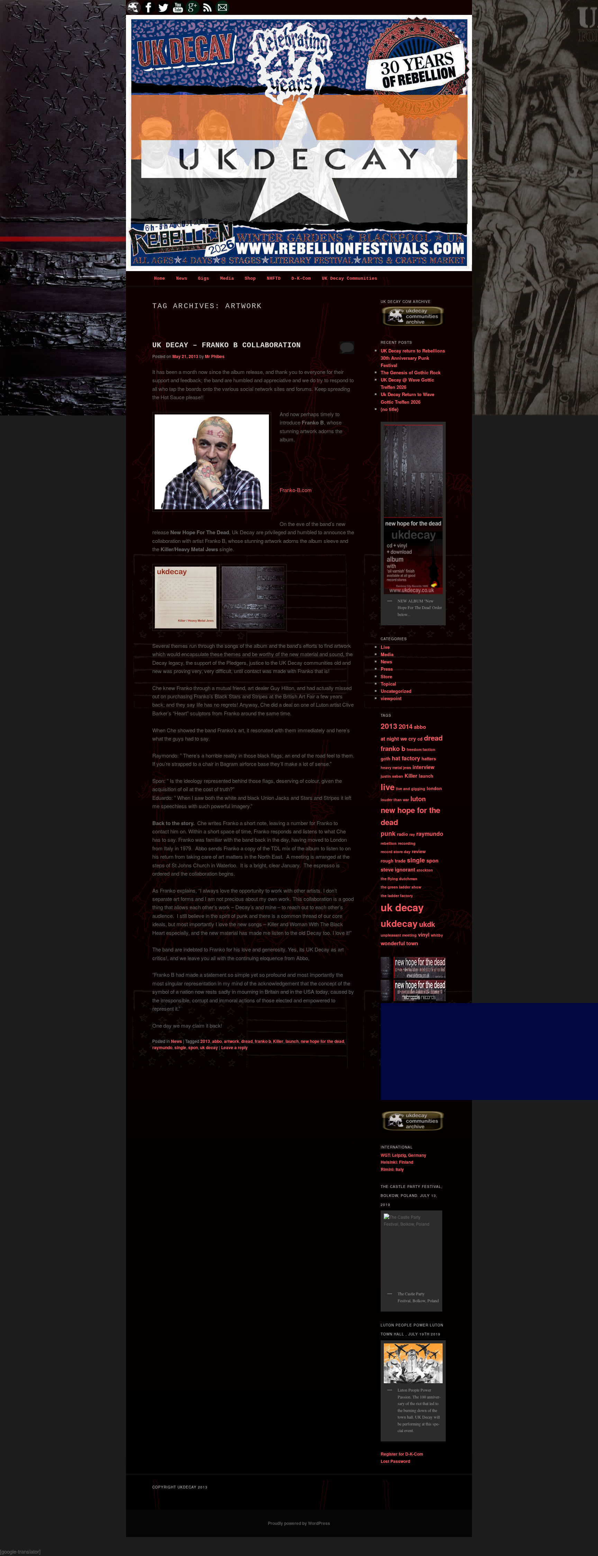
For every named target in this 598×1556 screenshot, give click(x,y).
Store (386, 676)
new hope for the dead (322, 1041)
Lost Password (395, 1461)
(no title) (389, 409)
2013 (205, 1041)
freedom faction (421, 749)
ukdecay (399, 923)
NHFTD (274, 278)
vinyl (423, 934)
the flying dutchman (399, 878)
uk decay (209, 1047)
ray (412, 834)
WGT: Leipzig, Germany (403, 1155)
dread (247, 1041)
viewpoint (391, 698)
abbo (217, 1041)
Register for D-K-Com (402, 1454)
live (388, 787)
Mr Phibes (215, 356)
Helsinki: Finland (397, 1162)
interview (423, 767)
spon (193, 1047)
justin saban (392, 776)
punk (388, 833)
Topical (388, 683)
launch (292, 1041)
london (434, 788)
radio (402, 834)
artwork (231, 1041)
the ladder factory (397, 895)
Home (159, 278)
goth (385, 758)
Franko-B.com (296, 489)
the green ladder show (401, 886)
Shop (250, 278)
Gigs (203, 278)
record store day (395, 851)
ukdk (427, 924)
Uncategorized (396, 691)
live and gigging (410, 788)
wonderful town (399, 943)
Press (387, 668)
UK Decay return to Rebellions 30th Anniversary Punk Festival (413, 357)
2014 (406, 726)
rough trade (393, 860)
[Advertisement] (489, 1051)
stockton (425, 870)
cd (420, 738)
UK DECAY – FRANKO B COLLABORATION (226, 345)
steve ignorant (398, 869)
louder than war (395, 799)
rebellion (389, 843)
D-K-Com (301, 278)
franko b (263, 1041)
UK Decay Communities (349, 278)
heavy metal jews (396, 767)
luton (418, 798)
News (181, 278)
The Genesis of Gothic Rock (411, 372)
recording (407, 843)
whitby (437, 935)
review (419, 851)
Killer (278, 1041)
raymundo (162, 1047)
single (180, 1047)
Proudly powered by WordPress (299, 1523)
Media (227, 278)
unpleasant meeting (399, 935)
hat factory (406, 758)
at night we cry (398, 738)
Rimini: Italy (392, 1169)
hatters (429, 758)
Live (385, 647)
